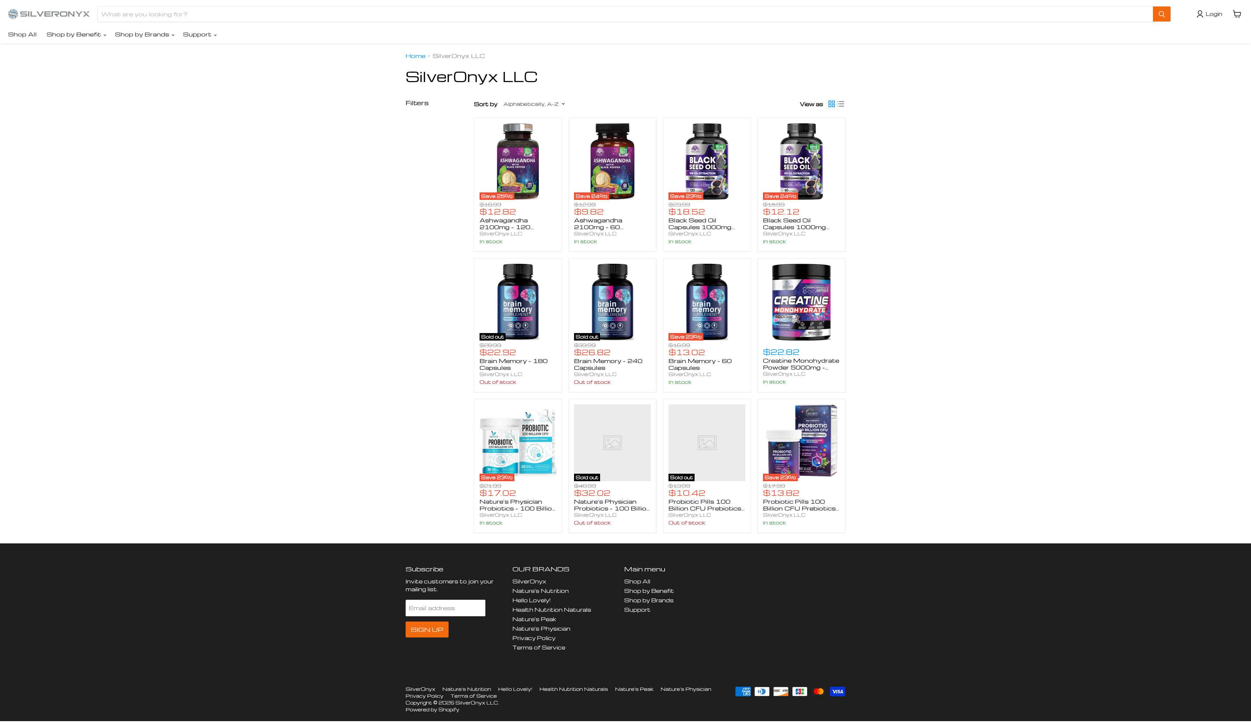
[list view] (840, 103)
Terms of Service (538, 647)
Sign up (427, 629)
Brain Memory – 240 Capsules (608, 364)
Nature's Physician (541, 628)
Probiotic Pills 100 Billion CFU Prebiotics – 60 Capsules (799, 508)
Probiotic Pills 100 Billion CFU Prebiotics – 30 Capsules (705, 508)
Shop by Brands (143, 34)
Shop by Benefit (75, 34)
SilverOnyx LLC (501, 233)
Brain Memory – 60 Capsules (700, 364)
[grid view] (831, 103)
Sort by (485, 104)
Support (198, 34)
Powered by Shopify (432, 709)
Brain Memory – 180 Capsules (514, 364)
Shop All (22, 34)
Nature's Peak (534, 619)
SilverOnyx (529, 581)
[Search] (1162, 14)
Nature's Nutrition (540, 590)
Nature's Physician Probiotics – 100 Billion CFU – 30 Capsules (518, 508)
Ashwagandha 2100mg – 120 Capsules (505, 226)
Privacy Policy (533, 638)
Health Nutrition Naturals (551, 609)
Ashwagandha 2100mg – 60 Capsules (598, 226)
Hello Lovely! (531, 600)
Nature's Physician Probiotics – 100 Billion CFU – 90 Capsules (612, 508)
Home (415, 56)
